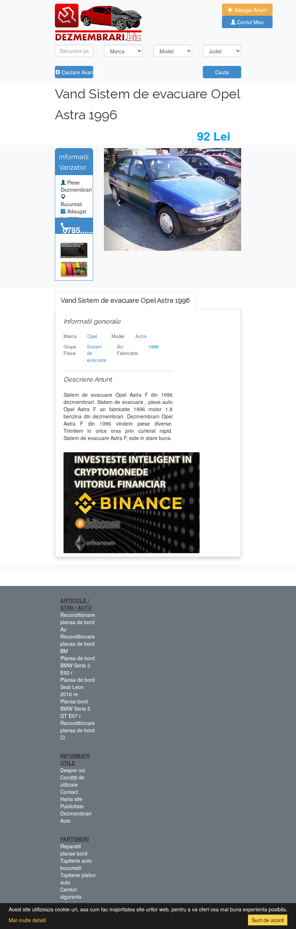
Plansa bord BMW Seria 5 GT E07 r (75, 708)
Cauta (222, 72)
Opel (92, 336)
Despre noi (72, 770)
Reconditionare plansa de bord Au (77, 622)
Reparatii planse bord (73, 850)
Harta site (71, 799)
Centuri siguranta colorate (71, 896)
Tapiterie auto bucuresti (76, 864)
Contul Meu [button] (250, 22)
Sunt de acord (268, 920)
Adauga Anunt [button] (250, 9)
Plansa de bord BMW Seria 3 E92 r (77, 665)
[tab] (125, 301)
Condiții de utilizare (72, 781)
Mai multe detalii (27, 920)
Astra (141, 336)
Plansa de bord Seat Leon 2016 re (77, 687)
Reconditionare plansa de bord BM (77, 643)
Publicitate (72, 806)
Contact (69, 791)
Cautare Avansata (76, 72)
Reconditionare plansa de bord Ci (77, 730)
